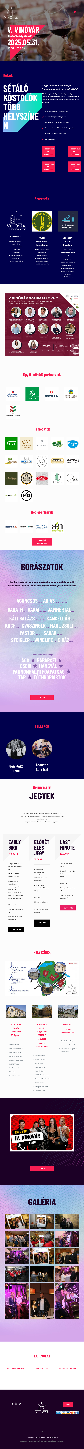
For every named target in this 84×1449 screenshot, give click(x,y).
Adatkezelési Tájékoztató (29, 1441)
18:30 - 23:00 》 (17, 48)
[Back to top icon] (42, 1431)
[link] (42, 221)
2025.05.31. (21, 42)
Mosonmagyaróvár (20, 36)
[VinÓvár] (11, 13)
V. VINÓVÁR (23, 30)
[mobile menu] (61, 13)
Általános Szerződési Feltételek (52, 1441)
